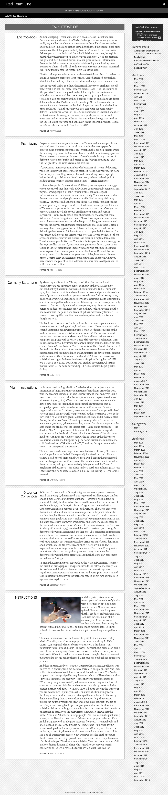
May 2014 (138, 281)
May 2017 (138, 200)
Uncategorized (141, 431)
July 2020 (138, 107)
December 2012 (141, 342)
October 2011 (140, 392)
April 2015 (139, 264)
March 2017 (139, 207)
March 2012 (139, 374)
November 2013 (141, 303)
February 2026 (140, 89)
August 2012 (140, 356)
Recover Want (140, 68)
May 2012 (138, 367)
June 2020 (139, 111)
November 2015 (141, 249)
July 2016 (138, 232)
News (137, 428)
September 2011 (142, 395)
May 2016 (138, 235)
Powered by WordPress (76, 793)
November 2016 (141, 217)
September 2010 (142, 416)
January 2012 (140, 381)
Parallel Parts (140, 57)
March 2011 (139, 413)
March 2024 (139, 100)
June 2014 (139, 278)
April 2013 (139, 328)
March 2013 (139, 331)
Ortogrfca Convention (29, 494)
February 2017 (140, 210)
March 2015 (139, 267)
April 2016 (139, 239)
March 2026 (139, 86)
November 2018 (141, 146)
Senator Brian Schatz (76, 180)
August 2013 (140, 313)
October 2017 (140, 185)
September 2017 (142, 189)
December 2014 (141, 271)
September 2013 (142, 310)
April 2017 (139, 203)
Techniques (29, 143)
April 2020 (139, 118)
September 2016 (142, 225)
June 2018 (139, 157)
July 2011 (138, 399)
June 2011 (139, 402)
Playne (99, 793)
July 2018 (138, 153)
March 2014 (139, 288)
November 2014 (141, 274)
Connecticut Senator (100, 407)
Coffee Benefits (141, 64)
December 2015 (141, 246)
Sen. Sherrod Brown (65, 60)
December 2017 (141, 178)
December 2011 (141, 384)
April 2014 (139, 285)
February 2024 (140, 104)
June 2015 (139, 260)
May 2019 (138, 136)
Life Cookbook (27, 37)
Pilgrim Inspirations (23, 387)
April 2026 (139, 82)
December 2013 (141, 299)
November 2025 (141, 93)
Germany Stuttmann (22, 282)
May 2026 (138, 79)
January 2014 (140, 295)
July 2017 (138, 192)
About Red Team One (16, 15)
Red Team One (18, 4)
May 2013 (138, 324)
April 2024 (139, 97)
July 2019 (138, 129)
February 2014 (140, 292)
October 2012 (140, 349)
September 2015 (142, 253)
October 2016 (140, 221)
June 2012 (139, 363)
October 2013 (140, 306)
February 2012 (140, 377)
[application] (147, 32)
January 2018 (140, 175)
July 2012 (138, 359)
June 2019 (139, 132)
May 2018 (138, 161)
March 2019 (139, 139)
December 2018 (141, 143)
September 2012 (142, 352)
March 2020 (139, 121)
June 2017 (139, 196)
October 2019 (140, 125)
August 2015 (140, 256)
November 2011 (141, 388)
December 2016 (141, 214)
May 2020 (138, 114)
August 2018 (140, 150)
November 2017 (141, 182)
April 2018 (139, 164)
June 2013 (139, 320)
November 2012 (141, 345)
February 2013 (140, 335)
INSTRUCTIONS (25, 597)
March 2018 (139, 168)
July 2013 (138, 317)
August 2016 (140, 228)
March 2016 (139, 242)
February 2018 (140, 171)
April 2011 (139, 409)
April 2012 (139, 370)
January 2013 (140, 338)
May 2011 (138, 406)
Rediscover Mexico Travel (146, 60)
